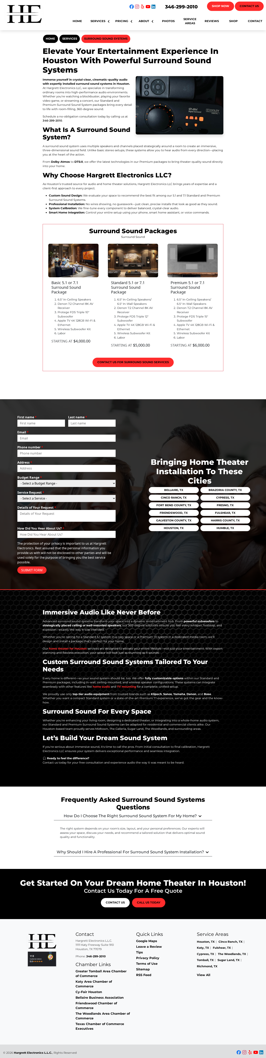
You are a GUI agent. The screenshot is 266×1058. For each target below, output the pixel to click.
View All (203, 975)
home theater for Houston (68, 648)
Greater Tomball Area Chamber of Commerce (101, 973)
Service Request (30, 492)
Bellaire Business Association (100, 997)
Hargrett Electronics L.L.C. (33, 1052)
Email (23, 432)
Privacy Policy (147, 958)
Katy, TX (203, 948)
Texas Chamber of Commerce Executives (100, 1026)
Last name (77, 417)
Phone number (30, 447)
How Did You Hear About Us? (40, 528)
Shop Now (220, 6)
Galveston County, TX (173, 520)
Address (24, 462)
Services (69, 38)
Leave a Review (149, 947)
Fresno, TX (225, 505)
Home (50, 38)
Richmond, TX (207, 966)
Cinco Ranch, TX (174, 497)
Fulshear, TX (225, 513)
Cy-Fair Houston (89, 992)
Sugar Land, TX (229, 960)
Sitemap (143, 969)
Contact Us (249, 6)
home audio (101, 686)
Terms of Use (147, 964)
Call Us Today (148, 902)
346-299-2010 (181, 7)
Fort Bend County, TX (173, 505)
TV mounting (126, 686)
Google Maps (146, 941)
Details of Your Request (36, 507)
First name (27, 417)
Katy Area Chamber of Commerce (94, 984)
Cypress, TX (225, 497)
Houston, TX (174, 528)
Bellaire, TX (173, 490)
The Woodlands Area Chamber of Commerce (103, 1016)
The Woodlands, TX (232, 954)
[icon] (132, 7)
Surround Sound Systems (106, 38)
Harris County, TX (225, 520)
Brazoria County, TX (225, 490)
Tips (139, 952)
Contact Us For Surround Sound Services (133, 362)
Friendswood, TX (174, 513)
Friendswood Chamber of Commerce (96, 1005)
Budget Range (29, 477)
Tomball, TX (205, 960)
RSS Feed (143, 975)
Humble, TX (225, 528)
